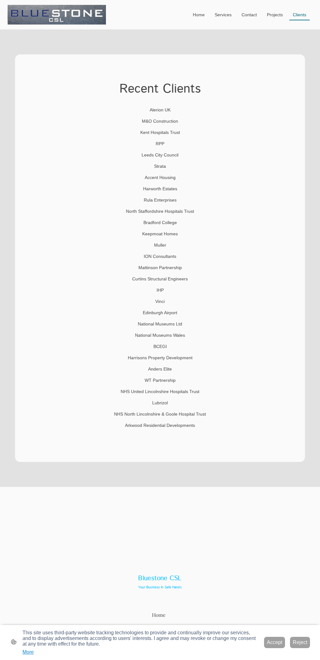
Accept (274, 642)
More (28, 652)
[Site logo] (57, 15)
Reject (300, 642)
